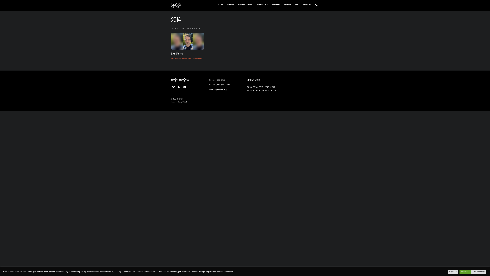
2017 (189, 28)
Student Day (262, 4)
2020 (196, 28)
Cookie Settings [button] (479, 272)
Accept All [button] (465, 272)
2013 (249, 87)
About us (307, 4)
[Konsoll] (176, 6)
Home (220, 4)
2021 (267, 90)
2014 (176, 28)
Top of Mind (182, 102)
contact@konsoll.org (218, 89)
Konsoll (230, 4)
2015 (261, 87)
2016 (182, 28)
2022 (273, 90)
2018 (249, 90)
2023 (173, 31)
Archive (287, 4)
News (297, 4)
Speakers (276, 4)
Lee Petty (177, 53)
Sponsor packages (217, 80)
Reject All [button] (453, 272)
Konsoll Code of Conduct (219, 85)
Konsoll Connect (245, 4)
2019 (255, 90)
